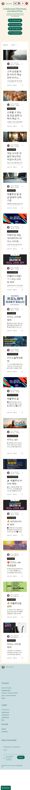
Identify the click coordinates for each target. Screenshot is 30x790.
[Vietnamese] (26, 3)
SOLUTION (9, 3)
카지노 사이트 (11, 149)
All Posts (5, 45)
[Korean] (15, 3)
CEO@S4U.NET (6, 690)
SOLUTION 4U (10, 667)
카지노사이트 (11, 108)
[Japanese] (23, 3)
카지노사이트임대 (12, 272)
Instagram (5, 731)
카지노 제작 (11, 558)
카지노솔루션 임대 (12, 67)
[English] (19, 3)
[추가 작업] (23, 64)
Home (3, 698)
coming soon (5, 712)
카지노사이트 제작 (12, 231)
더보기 (13, 45)
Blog (3, 720)
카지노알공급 (11, 599)
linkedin (4, 729)
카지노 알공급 (11, 313)
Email (5, 750)
